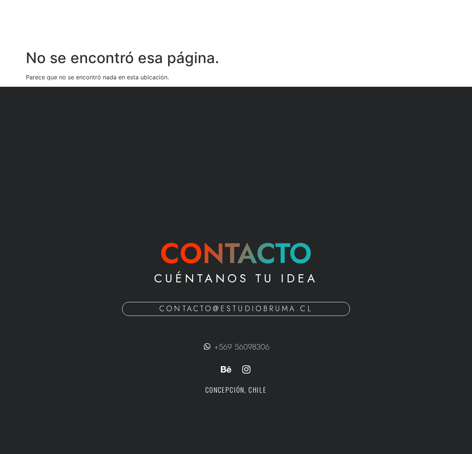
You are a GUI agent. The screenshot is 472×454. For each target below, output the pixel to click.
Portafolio (273, 23)
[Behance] (226, 369)
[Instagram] (246, 369)
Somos (236, 23)
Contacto (313, 23)
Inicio (207, 23)
